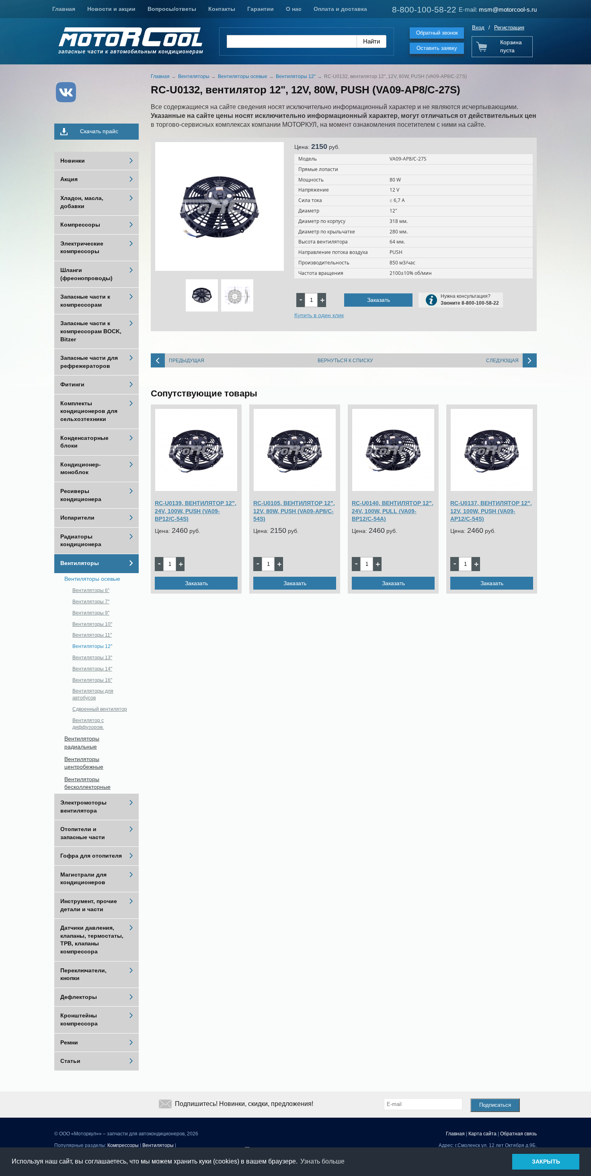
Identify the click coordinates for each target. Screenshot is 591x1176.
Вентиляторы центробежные (83, 763)
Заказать (378, 300)
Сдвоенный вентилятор (99, 709)
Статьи (70, 1061)
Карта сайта (482, 1134)
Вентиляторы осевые (92, 579)
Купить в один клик (319, 315)
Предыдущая (186, 360)
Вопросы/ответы (172, 9)
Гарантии (260, 9)
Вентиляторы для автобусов (92, 694)
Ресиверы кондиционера (80, 495)
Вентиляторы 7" (90, 602)
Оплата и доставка (340, 9)
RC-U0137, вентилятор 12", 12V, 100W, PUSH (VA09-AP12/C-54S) (491, 511)
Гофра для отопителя (91, 855)
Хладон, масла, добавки (81, 202)
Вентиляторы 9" (90, 613)
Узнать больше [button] (322, 1161)
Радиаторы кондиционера (80, 540)
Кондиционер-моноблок (80, 468)
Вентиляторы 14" (92, 669)
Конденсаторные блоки (84, 442)
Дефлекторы (78, 997)
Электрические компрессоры (81, 247)
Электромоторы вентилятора (83, 806)
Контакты (221, 9)
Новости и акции (111, 9)
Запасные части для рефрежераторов (89, 362)
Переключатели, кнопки (83, 974)
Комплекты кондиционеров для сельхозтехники (88, 411)
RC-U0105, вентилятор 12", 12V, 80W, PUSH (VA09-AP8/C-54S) (294, 511)
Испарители (77, 517)
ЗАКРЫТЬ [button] (546, 1161)
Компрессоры (80, 224)
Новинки (72, 160)
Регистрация (509, 28)
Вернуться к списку (345, 360)
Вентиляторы (79, 563)
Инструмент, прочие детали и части (88, 905)
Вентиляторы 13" (92, 657)
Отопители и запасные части (82, 833)
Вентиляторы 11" (92, 635)
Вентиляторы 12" (92, 646)
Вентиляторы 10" (92, 624)
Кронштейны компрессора (79, 1019)
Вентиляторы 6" (90, 590)
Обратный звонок (437, 33)
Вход (478, 28)
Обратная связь (518, 1134)
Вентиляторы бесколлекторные (87, 783)
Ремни (69, 1042)
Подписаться (495, 1105)
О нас (294, 9)
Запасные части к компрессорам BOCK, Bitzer (90, 331)
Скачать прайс (99, 131)
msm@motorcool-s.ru (508, 9)
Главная (63, 9)
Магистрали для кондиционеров (83, 878)
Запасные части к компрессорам (85, 300)
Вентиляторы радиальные (81, 742)
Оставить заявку (437, 48)
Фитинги (72, 384)
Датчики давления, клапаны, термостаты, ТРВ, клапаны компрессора (91, 939)
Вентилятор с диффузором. (88, 724)
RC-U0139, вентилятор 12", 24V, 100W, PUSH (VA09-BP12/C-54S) (195, 511)
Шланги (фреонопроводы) (86, 274)
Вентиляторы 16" (92, 680)
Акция (69, 179)
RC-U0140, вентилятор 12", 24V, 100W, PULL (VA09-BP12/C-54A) (392, 511)
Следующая (502, 360)
